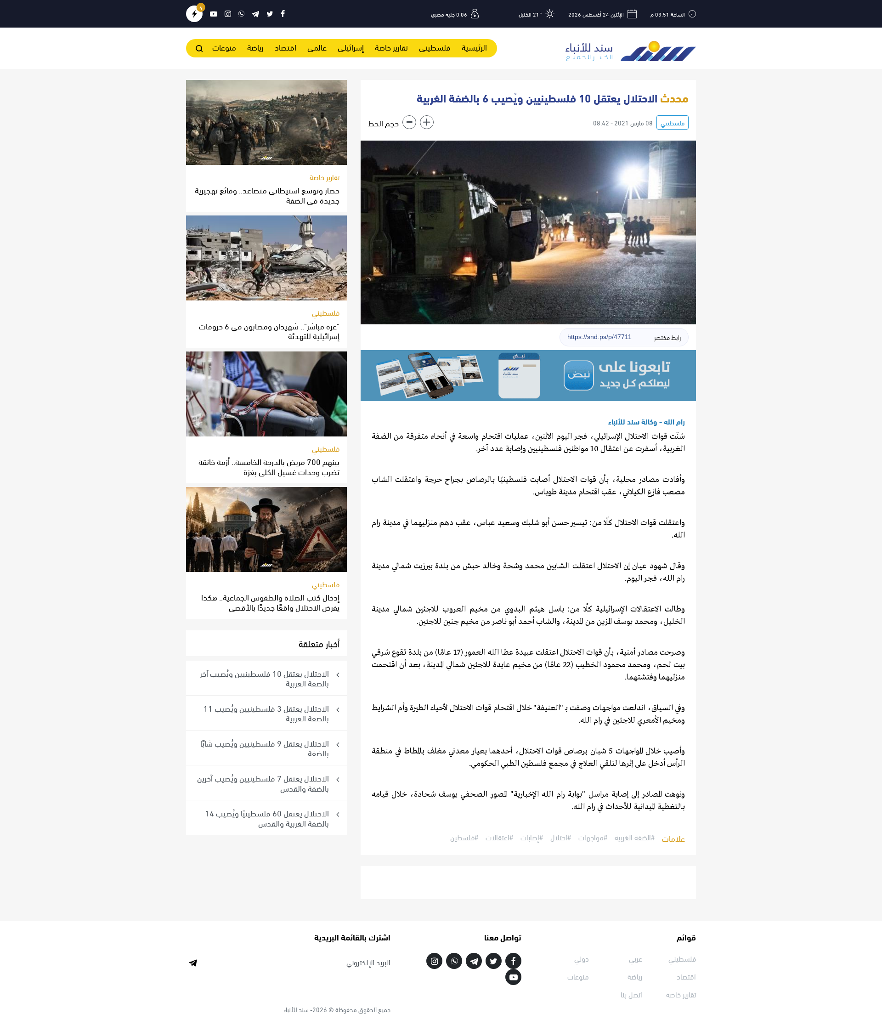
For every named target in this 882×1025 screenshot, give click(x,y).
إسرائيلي (351, 46)
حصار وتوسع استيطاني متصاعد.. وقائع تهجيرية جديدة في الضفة (267, 194)
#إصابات (531, 838)
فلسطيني (435, 46)
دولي (581, 958)
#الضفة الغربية (635, 838)
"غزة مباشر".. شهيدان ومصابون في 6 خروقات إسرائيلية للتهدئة (269, 330)
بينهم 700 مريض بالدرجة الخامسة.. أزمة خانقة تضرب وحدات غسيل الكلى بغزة (268, 466)
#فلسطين (464, 838)
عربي (635, 958)
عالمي (317, 46)
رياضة (255, 46)
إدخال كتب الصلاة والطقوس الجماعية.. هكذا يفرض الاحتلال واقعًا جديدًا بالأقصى (270, 601)
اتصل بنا (631, 994)
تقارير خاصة (391, 46)
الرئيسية (474, 46)
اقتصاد (285, 46)
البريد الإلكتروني (368, 962)
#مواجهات (592, 838)
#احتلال (560, 838)
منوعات (224, 46)
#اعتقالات (499, 838)
